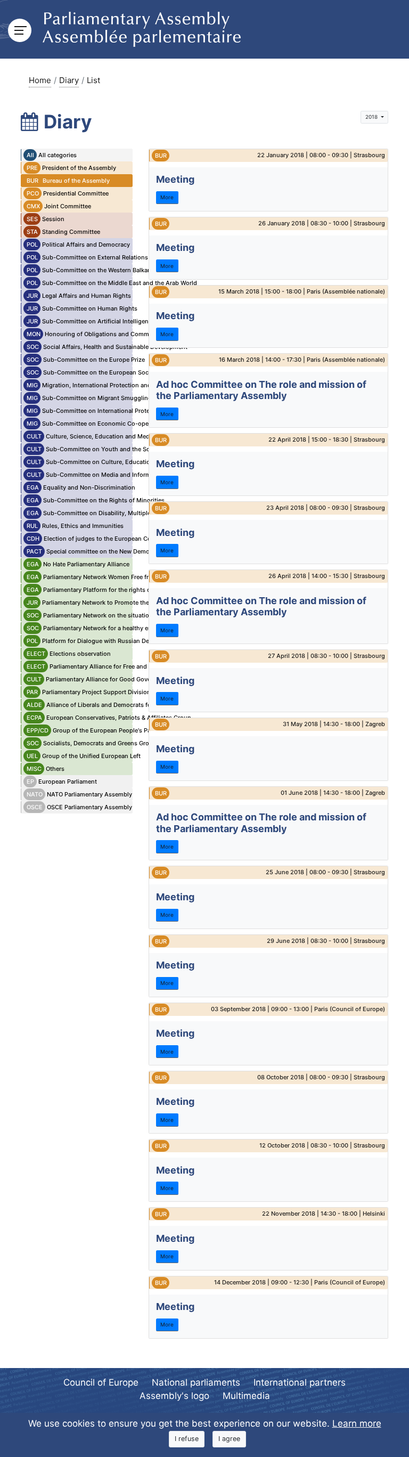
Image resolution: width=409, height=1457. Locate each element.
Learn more (356, 1423)
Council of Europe (100, 1382)
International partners (299, 1382)
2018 (372, 116)
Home (40, 80)
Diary (69, 80)
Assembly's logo (174, 1395)
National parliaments (196, 1382)
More (167, 197)
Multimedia (246, 1395)
